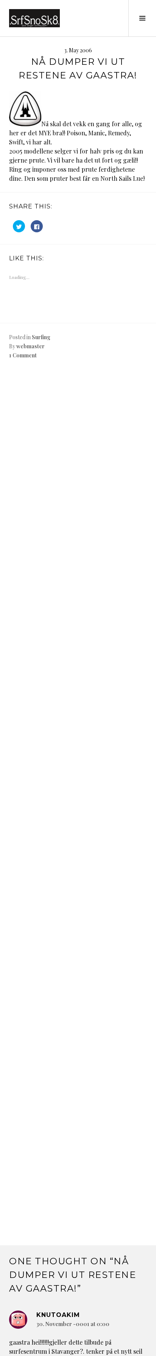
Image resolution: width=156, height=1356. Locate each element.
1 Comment (23, 355)
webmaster (30, 346)
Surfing (41, 337)
